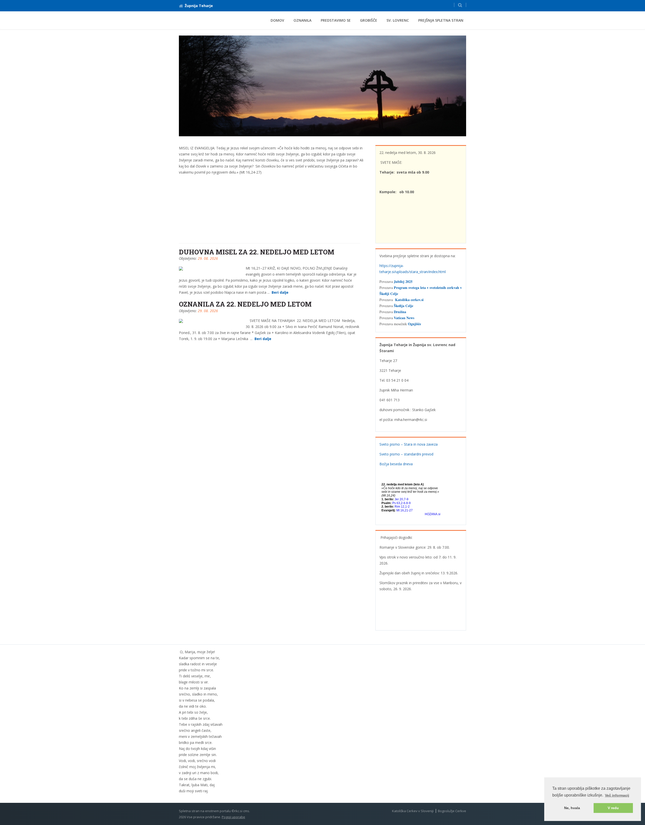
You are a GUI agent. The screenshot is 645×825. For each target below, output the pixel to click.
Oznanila (302, 20)
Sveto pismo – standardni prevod (406, 454)
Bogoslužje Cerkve (452, 811)
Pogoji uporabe (233, 817)
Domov (277, 20)
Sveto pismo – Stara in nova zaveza (408, 444)
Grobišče (368, 20)
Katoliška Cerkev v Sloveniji (413, 811)
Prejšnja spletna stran (440, 20)
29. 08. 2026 (208, 258)
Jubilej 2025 (403, 281)
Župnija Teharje (199, 5)
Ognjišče (414, 323)
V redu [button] (613, 808)
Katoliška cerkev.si (409, 299)
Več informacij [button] (617, 795)
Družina (400, 311)
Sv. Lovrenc (397, 20)
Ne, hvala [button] (572, 808)
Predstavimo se (336, 20)
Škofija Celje (403, 305)
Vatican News (404, 317)
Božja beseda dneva (396, 463)
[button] (460, 5)
